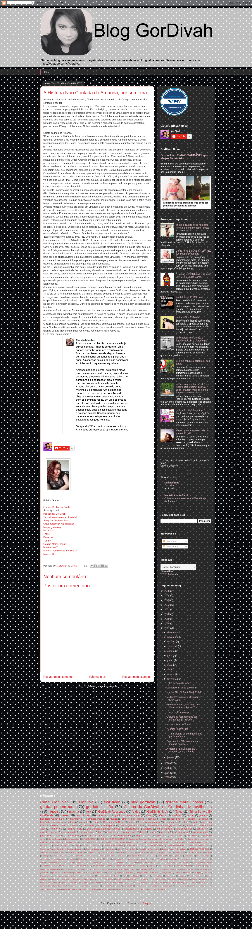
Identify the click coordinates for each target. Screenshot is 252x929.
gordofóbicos (98, 873)
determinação (49, 866)
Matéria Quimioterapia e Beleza (60, 550)
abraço (46, 856)
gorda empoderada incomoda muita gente (178, 869)
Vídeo (136, 811)
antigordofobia (136, 856)
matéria (74, 811)
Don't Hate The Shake (158, 842)
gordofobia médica (81, 873)
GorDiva (86, 802)
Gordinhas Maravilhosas (198, 846)
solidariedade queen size (96, 835)
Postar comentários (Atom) (102, 686)
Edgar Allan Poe (179, 842)
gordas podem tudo (58, 806)
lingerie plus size (47, 876)
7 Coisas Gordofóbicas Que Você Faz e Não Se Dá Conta (193, 275)
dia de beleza (83, 866)
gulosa (110, 873)
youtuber (203, 815)
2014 (167, 772)
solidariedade (153, 886)
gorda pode (204, 869)
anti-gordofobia (164, 829)
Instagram (48, 530)
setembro (172, 646)
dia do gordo (98, 866)
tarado (192, 886)
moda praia (170, 876)
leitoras (152, 819)
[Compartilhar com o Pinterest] (106, 566)
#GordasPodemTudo (177, 729)
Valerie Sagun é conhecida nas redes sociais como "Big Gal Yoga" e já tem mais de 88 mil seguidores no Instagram (192, 388)
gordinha (165, 832)
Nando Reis (56, 829)
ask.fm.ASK (202, 829)
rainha (134, 882)
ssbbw (75, 825)
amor (124, 819)
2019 (167, 619)
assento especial (48, 832)
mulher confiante (196, 876)
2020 (167, 614)
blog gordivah (143, 802)
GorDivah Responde (111, 811)
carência (205, 859)
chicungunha (171, 822)
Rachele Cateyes (126, 852)
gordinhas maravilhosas (127, 815)
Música (114, 818)
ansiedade (122, 856)
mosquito (182, 876)
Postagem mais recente (58, 676)
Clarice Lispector (106, 825)
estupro (197, 866)
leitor (207, 873)
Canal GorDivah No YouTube (58, 524)
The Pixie (169, 485)
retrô (194, 882)
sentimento (107, 886)
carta (196, 859)
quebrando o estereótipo (112, 882)
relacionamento (60, 825)
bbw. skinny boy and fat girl (90, 859)
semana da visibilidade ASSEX (53, 886)
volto (124, 889)
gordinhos (44, 873)
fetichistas (105, 869)
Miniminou (60, 852)
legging (198, 873)
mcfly (124, 876)
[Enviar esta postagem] (85, 565)
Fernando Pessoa (95, 818)
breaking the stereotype (135, 859)
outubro (171, 641)
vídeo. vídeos (144, 889)
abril (169, 669)
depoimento (184, 862)
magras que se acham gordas (70, 876)
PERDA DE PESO (76, 852)
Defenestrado (171, 482)
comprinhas (120, 862)
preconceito (46, 835)
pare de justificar (159, 879)
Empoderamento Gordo (199, 842)
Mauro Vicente (46, 852)
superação (167, 886)
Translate (173, 574)
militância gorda (200, 832)
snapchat (128, 886)
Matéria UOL (50, 554)
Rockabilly (141, 852)
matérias (90, 876)
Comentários (172, 546)
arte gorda (163, 856)
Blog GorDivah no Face (56, 520)
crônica (162, 815)
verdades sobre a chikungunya (75, 889)
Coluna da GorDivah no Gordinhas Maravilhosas (168, 806)
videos (71, 822)
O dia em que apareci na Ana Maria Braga (185, 498)
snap (118, 886)
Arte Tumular (192, 836)
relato (59, 835)
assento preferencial (150, 822)
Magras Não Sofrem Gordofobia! (183, 692)
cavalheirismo (54, 862)
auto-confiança (60, 859)
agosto (171, 651)
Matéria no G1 (50, 547)
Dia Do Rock (141, 842)
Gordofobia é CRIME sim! (189, 297)
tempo (201, 886)
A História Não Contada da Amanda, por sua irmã (180, 750)
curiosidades (170, 862)
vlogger (139, 835)
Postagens (171, 541)
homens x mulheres (125, 873)
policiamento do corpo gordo (74, 882)
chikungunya (75, 818)
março (171, 674)
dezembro (173, 632)
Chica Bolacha (95, 842)
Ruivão (152, 852)
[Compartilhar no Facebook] (102, 566)
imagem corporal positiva (147, 873)
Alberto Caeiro (161, 836)
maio (170, 665)
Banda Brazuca (55, 839)
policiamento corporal (49, 882)
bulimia (162, 859)
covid (159, 862)
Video (149, 815)
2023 (167, 600)
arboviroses (151, 856)
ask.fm (190, 815)
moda (195, 822)
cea (64, 862)
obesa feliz (64, 879)
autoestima (102, 815)
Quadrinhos (92, 852)
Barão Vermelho (72, 839)
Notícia (131, 822)
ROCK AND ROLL (108, 852)
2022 (167, 605)
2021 (167, 609)
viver (102, 889)
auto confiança (202, 856)
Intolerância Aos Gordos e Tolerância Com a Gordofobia (191, 339)
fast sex (67, 869)
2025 (167, 591)
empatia (152, 866)
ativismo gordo (68, 832)
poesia (64, 815)
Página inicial (98, 676)
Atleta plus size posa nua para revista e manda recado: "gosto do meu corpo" (192, 227)
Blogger (147, 903)
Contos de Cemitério (123, 842)
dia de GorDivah (66, 866)
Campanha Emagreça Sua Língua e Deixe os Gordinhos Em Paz (156, 839)
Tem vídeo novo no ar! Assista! (60, 517)
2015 (167, 768)
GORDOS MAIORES (92, 846)
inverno (188, 873)
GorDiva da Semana (114, 846)
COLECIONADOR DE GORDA (112, 839)
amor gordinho (77, 856)
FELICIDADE (45, 846)
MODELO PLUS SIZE (199, 849)
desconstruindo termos (202, 862)
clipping (109, 862)
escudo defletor (184, 866)
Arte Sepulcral (177, 836)
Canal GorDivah (54, 802)
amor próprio (137, 819)
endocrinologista (166, 866)
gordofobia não (99, 806)
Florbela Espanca (63, 846)
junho (170, 660)
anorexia (147, 829)
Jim (119, 849)
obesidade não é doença (83, 879)
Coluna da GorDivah (113, 822)
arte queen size (184, 829)
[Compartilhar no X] (99, 566)
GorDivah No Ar (157, 811)
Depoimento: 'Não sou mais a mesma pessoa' (182, 743)
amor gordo (91, 856)
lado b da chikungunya (52, 822)
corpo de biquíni (146, 862)
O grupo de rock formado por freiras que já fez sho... (181, 718)
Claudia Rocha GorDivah (56, 507)
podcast (205, 879)
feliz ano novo (92, 869)
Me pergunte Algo (52, 527)
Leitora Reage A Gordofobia (174, 849)
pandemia (144, 879)
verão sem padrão (122, 835)
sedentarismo (73, 835)
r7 (127, 882)
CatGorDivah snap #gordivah (181, 687)
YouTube (176, 815)
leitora (185, 822)
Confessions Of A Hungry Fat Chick (164, 825)
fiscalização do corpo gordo (125, 869)
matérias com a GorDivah (108, 876)
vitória (94, 889)
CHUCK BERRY (89, 839)
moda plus (157, 876)
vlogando (83, 822)
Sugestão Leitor (165, 852)
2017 (167, 628)
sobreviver (139, 886)
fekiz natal (78, 869)
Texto (178, 811)
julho (170, 655)
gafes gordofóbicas (148, 869)
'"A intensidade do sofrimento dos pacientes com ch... (184, 735)
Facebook (48, 537)
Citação (108, 842)
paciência (109, 879)
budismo (152, 859)
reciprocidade (157, 882)
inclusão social (180, 832)
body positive (177, 819)
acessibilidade (131, 829)
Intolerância (110, 849)
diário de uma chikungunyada (121, 832)
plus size (195, 879)
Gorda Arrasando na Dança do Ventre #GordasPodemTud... (183, 706)
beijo (108, 859)
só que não (181, 886)
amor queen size (107, 856)
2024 (167, 595)
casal (42, 862)
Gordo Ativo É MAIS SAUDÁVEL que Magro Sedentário (193, 252)
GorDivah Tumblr (155, 846)
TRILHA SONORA (195, 852)
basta (72, 859)
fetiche (153, 832)
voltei (116, 889)
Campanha (88, 825)
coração (132, 862)
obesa (53, 879)
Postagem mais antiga (136, 676)
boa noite (117, 859)
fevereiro (172, 679)
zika (149, 835)
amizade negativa (60, 856)
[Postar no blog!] (95, 566)
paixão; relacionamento (126, 879)
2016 (167, 763)
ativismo (189, 856)
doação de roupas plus (126, 866)
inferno (179, 873)
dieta (110, 866)
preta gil (94, 882)
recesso (144, 882)
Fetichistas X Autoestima (189, 410)
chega (72, 862)
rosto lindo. (204, 882)
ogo (99, 879)
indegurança (167, 873)
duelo (142, 866)
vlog (109, 889)
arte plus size (176, 856)
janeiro (171, 757)
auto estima (45, 859)
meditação (134, 876)
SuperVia (180, 852)
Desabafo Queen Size (52, 818)
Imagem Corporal (93, 849)
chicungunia (97, 862)
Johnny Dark (130, 849)
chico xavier (83, 862)
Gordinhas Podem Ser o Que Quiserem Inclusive (61, 849)
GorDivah (112, 802)
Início (47, 72)
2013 (167, 777)
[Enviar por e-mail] (92, 566)
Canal (83, 842)
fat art (143, 832)
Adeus (95, 822)
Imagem (191, 825)
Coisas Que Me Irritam (131, 825)
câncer (191, 819)
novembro (173, 637)
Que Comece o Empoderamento (103, 829)
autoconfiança (87, 832)
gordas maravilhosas (184, 802)
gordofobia (83, 815)
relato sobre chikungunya (177, 882)
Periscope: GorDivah (54, 513)
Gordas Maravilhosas (54, 544)
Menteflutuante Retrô (176, 495)
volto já (132, 889)
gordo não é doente (61, 873)
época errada (159, 889)
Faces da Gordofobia (177, 712)
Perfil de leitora (74, 829)
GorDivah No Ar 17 (135, 846)
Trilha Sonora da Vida (177, 683)
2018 (167, 623)
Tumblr (47, 540)
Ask (88, 811)
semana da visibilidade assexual (85, 886)
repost (54, 811)
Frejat (77, 846)
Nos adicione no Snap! (178, 724)
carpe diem (186, 859)
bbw (100, 832)
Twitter (46, 533)
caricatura (173, 859)
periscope (173, 879)
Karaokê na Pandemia (149, 849)
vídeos (163, 819)
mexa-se (146, 876)
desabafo (203, 819)
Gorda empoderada (175, 846)
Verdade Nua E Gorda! (188, 317)
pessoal (184, 879)
